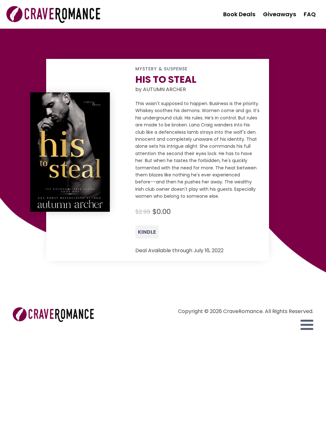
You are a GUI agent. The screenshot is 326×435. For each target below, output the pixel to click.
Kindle (147, 232)
